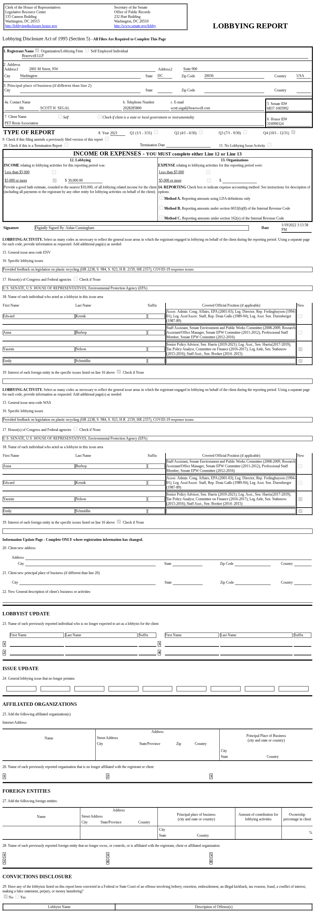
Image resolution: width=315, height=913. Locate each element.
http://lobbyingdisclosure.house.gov (31, 26)
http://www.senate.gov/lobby (135, 26)
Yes (23, 897)
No (11, 897)
